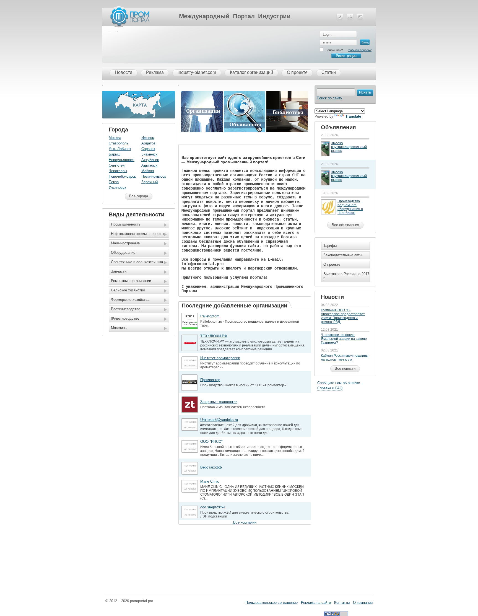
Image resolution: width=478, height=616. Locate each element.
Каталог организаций (251, 72)
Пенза (114, 182)
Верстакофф (211, 467)
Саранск (148, 149)
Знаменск (149, 154)
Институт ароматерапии (220, 358)
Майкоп (147, 171)
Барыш (114, 154)
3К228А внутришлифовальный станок (349, 147)
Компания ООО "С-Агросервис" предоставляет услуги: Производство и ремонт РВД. (343, 316)
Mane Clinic (209, 481)
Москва (115, 138)
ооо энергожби (212, 507)
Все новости (345, 368)
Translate (353, 116)
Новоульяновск (121, 160)
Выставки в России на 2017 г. (346, 276)
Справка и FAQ (329, 388)
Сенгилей (116, 165)
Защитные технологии (218, 402)
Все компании (244, 522)
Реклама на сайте (316, 603)
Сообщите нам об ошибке (338, 383)
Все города (138, 196)
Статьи (328, 72)
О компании (363, 603)
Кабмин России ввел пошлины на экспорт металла (344, 357)
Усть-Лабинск (120, 149)
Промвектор (210, 380)
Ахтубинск (150, 160)
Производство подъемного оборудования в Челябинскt (350, 207)
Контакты (342, 603)
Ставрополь (119, 143)
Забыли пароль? (360, 50)
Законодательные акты (342, 255)
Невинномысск (153, 176)
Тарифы (330, 246)
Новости (123, 72)
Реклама (155, 72)
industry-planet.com (197, 72)
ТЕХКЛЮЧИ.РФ (213, 336)
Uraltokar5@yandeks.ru (219, 420)
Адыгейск (149, 165)
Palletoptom (209, 316)
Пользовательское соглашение (271, 603)
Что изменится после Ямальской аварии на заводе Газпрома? (344, 339)
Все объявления (345, 225)
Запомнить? (334, 50)
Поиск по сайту (329, 98)
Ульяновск (117, 187)
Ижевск (147, 138)
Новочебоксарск (122, 176)
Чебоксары (118, 171)
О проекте (297, 72)
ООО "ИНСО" (211, 441)
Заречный (149, 182)
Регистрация (346, 56)
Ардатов (148, 143)
